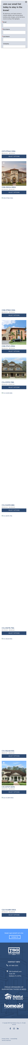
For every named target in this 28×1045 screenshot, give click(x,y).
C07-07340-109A (8, 151)
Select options (14, 156)
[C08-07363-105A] (14, 252)
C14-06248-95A (8, 751)
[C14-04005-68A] (14, 447)
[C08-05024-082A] (14, 173)
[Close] (26, 2)
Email (4, 22)
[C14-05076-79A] (14, 570)
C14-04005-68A (8, 505)
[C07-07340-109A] (14, 94)
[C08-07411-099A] (14, 332)
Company (6, 43)
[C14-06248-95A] (14, 693)
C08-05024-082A (9, 187)
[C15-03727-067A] (14, 773)
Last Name (6, 36)
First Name (6, 29)
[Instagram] (14, 1028)
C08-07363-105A (8, 310)
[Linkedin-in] (18, 1028)
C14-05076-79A (8, 628)
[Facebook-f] (10, 1028)
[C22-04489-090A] (14, 852)
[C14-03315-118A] (14, 368)
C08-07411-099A (8, 346)
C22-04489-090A (9, 910)
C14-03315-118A (8, 382)
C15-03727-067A (8, 787)
